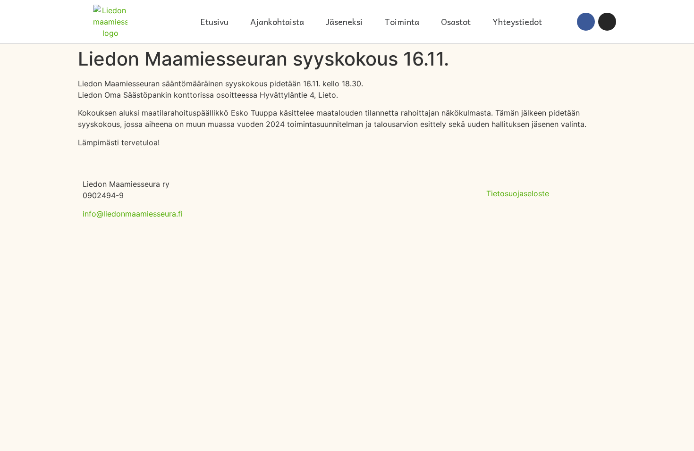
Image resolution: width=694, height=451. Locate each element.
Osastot (456, 21)
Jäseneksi (344, 21)
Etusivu (214, 21)
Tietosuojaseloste (517, 193)
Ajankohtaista (277, 21)
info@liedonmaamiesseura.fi (133, 213)
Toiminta (401, 21)
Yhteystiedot (517, 21)
